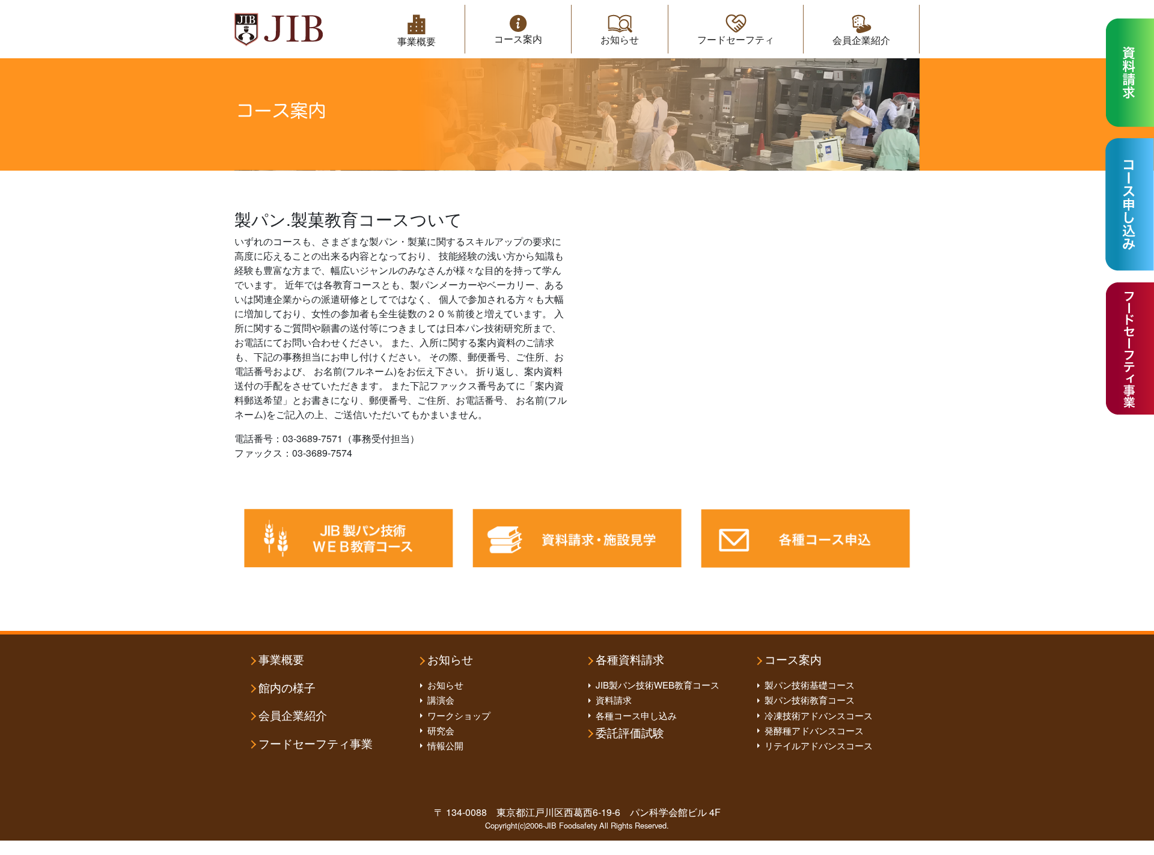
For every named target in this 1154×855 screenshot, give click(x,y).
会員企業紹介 (861, 40)
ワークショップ (458, 715)
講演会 (440, 699)
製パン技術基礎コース (810, 684)
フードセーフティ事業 (315, 744)
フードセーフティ (735, 39)
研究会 (440, 730)
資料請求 (614, 699)
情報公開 (445, 745)
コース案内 (518, 39)
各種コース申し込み (636, 715)
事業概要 (416, 41)
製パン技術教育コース (810, 699)
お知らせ (619, 39)
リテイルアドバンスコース (819, 745)
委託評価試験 (630, 733)
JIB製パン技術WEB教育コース (657, 684)
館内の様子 (287, 688)
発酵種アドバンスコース (814, 730)
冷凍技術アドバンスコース (819, 715)
